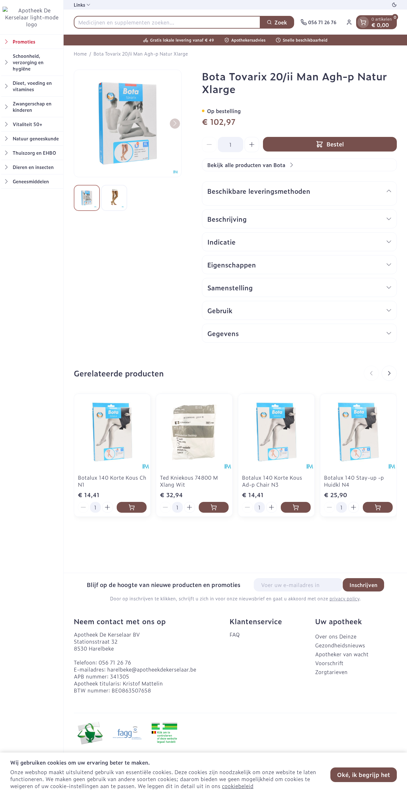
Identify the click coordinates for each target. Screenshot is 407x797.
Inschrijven (363, 585)
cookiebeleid (237, 786)
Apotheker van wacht (342, 654)
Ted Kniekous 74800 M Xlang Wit (189, 481)
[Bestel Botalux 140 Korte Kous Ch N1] (132, 507)
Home (80, 54)
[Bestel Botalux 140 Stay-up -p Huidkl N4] (378, 507)
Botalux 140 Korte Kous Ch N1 (112, 481)
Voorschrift (329, 662)
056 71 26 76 (115, 662)
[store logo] (32, 17)
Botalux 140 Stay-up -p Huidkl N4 (354, 481)
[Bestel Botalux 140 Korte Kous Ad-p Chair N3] (296, 507)
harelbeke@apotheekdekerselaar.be (151, 669)
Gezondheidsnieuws (340, 645)
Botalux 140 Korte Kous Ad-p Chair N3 (272, 481)
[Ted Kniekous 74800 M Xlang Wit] (194, 432)
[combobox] (167, 22)
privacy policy (344, 598)
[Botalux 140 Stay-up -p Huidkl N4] (358, 432)
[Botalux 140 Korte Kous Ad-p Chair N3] (276, 432)
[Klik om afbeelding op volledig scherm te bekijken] (127, 123)
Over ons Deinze (335, 636)
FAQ (235, 634)
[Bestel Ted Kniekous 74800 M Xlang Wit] (214, 507)
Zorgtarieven (331, 671)
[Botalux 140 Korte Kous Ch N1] (112, 432)
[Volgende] (175, 123)
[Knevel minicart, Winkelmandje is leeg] (363, 22)
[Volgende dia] (389, 373)
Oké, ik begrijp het (363, 774)
